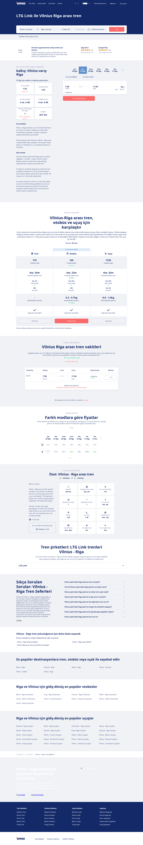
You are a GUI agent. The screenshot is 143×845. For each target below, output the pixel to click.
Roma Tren (21, 815)
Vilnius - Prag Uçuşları (24, 743)
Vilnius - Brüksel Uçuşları (108, 739)
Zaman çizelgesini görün (25, 117)
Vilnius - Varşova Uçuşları (53, 743)
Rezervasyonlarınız (100, 3)
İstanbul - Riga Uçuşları (24, 726)
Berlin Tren (21, 821)
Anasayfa (19, 754)
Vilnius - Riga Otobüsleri (25, 703)
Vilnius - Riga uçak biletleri (81, 642)
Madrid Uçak (77, 812)
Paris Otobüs (49, 818)
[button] (67, 29)
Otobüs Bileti (42, 3)
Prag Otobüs (49, 824)
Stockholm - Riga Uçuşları (81, 726)
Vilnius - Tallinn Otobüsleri (108, 699)
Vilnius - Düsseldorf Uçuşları (109, 743)
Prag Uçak (76, 824)
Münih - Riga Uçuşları (24, 730)
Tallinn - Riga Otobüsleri (108, 694)
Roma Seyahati (105, 815)
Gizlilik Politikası (68, 839)
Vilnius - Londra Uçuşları (53, 735)
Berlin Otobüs (49, 821)
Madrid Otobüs (50, 812)
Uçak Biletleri (77, 808)
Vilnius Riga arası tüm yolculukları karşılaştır (33, 645)
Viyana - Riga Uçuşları (107, 726)
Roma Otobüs (49, 815)
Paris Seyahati (105, 818)
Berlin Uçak (76, 821)
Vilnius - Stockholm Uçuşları (54, 739)
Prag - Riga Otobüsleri (52, 694)
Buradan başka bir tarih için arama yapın (71, 387)
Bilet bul (25, 92)
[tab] (71, 77)
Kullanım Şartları (53, 839)
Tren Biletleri (22, 808)
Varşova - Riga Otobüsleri (81, 694)
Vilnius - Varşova (105, 667)
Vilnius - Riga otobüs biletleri (27, 642)
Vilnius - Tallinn (21, 672)
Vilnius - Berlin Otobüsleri (25, 699)
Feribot (59, 3)
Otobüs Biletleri (50, 808)
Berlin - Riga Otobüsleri (24, 694)
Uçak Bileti (51, 3)
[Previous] (41, 437)
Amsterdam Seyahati (107, 821)
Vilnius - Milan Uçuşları (80, 735)
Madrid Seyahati (106, 812)
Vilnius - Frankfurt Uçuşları (81, 743)
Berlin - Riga (20, 667)
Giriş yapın (123, 3)
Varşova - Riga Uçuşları (107, 730)
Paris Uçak (76, 818)
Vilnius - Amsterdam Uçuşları (26, 739)
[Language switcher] (86, 3)
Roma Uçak (76, 815)
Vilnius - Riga (48, 672)
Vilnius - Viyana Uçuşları (80, 739)
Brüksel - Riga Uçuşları (52, 730)
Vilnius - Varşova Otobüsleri (82, 699)
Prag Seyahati (105, 824)
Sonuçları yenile (70, 361)
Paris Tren (20, 818)
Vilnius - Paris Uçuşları (24, 735)
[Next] (123, 70)
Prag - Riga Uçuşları (79, 730)
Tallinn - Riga (76, 667)
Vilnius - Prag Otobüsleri (53, 699)
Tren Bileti (32, 3)
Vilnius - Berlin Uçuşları (107, 735)
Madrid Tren (21, 812)
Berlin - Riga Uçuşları (51, 726)
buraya (85, 400)
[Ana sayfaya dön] (22, 3)
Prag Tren (20, 824)
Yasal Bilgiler (39, 839)
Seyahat (103, 808)
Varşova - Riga (49, 667)
